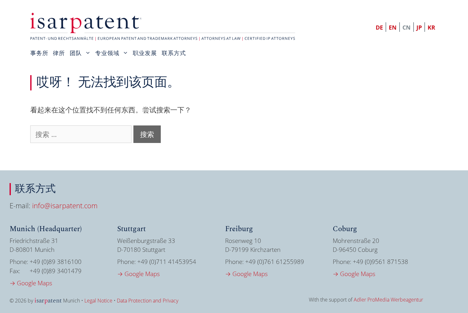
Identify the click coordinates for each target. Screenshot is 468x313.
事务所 (39, 53)
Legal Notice (98, 300)
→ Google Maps (31, 283)
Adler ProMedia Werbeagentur (388, 299)
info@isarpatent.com (64, 205)
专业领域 (107, 53)
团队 (76, 53)
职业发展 (145, 53)
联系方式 (174, 53)
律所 (59, 53)
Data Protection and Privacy (147, 300)
